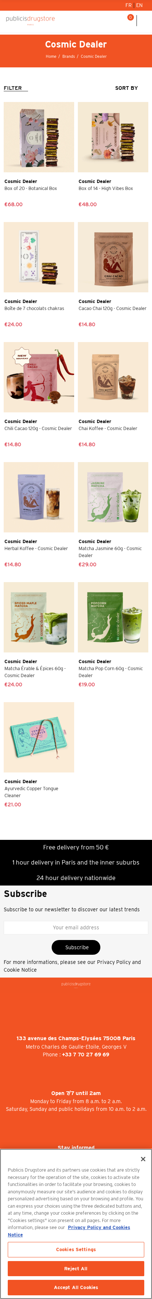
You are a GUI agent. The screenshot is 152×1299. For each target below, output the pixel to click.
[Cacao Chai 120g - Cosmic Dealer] (113, 257)
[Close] (143, 1159)
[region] (76, 1224)
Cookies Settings (76, 1249)
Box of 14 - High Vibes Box (106, 188)
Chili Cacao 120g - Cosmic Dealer (38, 428)
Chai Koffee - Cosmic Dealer (108, 428)
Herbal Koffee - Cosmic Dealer (36, 548)
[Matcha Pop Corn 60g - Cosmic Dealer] (113, 617)
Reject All (75, 1268)
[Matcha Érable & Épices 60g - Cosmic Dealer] (39, 617)
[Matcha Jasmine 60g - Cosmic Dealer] (113, 497)
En (139, 5)
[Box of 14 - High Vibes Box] (113, 137)
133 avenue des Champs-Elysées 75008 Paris (76, 1038)
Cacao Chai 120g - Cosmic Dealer (112, 308)
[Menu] (144, 20)
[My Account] (109, 20)
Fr (129, 5)
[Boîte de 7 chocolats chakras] (39, 257)
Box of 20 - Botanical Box (30, 188)
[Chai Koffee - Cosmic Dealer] (113, 377)
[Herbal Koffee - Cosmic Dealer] (39, 497)
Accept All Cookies (76, 1287)
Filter (13, 88)
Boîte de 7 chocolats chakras (34, 308)
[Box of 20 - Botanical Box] (39, 137)
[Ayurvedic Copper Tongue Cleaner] (39, 737)
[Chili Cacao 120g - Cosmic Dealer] (39, 377)
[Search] (118, 20)
